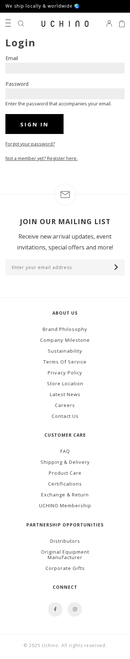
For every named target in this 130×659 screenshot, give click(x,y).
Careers (65, 405)
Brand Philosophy (65, 329)
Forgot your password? (30, 143)
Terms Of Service (65, 361)
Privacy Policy (65, 372)
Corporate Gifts (65, 568)
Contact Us (65, 416)
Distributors (65, 541)
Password (17, 83)
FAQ (65, 451)
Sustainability (65, 351)
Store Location (65, 383)
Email (11, 58)
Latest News (65, 394)
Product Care (65, 473)
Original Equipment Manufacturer (65, 555)
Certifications (65, 483)
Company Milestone (65, 340)
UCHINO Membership (65, 505)
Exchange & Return (65, 494)
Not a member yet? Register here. (41, 158)
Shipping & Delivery (65, 462)
